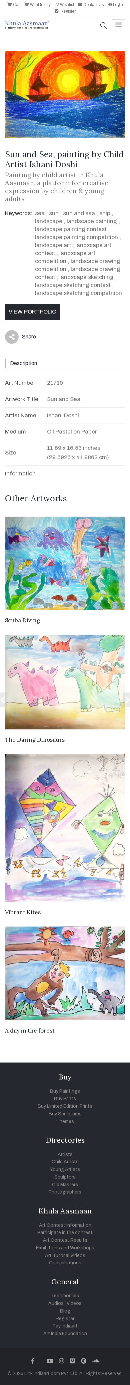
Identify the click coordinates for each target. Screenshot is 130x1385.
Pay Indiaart (65, 1325)
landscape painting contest (71, 229)
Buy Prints (65, 1098)
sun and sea (79, 213)
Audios (56, 1303)
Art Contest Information (65, 1225)
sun (54, 213)
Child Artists (65, 1161)
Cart (16, 4)
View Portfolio (32, 312)
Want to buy (40, 4)
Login (117, 4)
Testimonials (65, 1295)
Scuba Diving (22, 620)
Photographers (65, 1192)
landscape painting (92, 221)
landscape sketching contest (73, 285)
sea (40, 213)
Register (67, 11)
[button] (103, 26)
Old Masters (65, 1184)
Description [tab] (23, 363)
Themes (65, 1121)
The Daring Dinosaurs (35, 739)
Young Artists (65, 1169)
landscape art (53, 245)
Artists (65, 1154)
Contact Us (93, 4)
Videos (74, 1303)
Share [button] (24, 338)
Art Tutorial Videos (65, 1255)
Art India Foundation (65, 1333)
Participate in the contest (65, 1232)
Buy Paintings (65, 1091)
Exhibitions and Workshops (65, 1247)
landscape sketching (86, 277)
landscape (48, 221)
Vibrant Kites (23, 912)
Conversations (65, 1262)
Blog (65, 1311)
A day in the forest (30, 1030)
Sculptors (65, 1177)
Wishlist (66, 4)
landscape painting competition (76, 237)
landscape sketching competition (78, 293)
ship (104, 213)
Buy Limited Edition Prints (65, 1106)
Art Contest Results (65, 1240)
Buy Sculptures (65, 1113)
